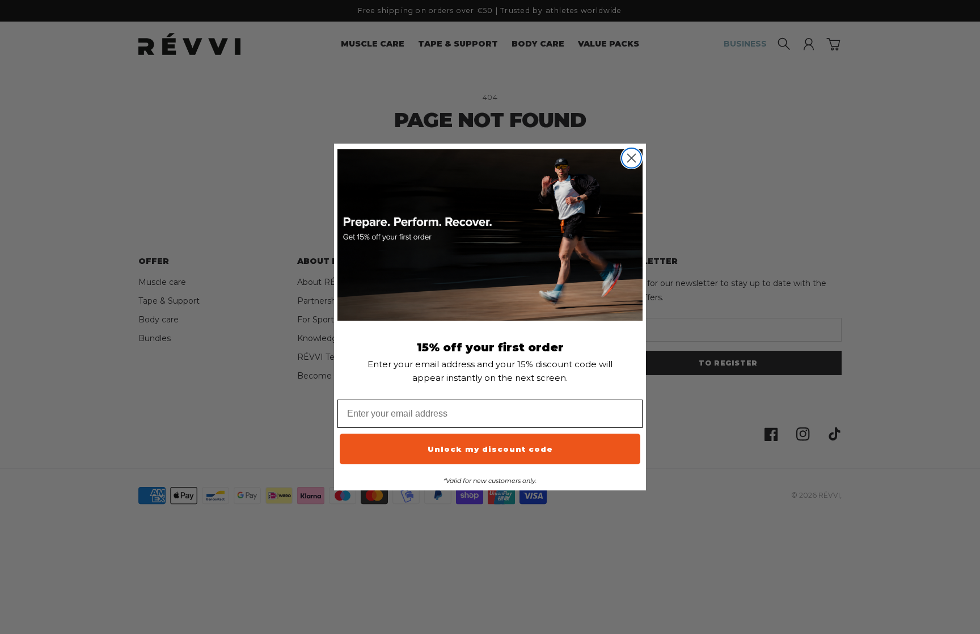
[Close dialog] (631, 158)
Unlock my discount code (490, 449)
